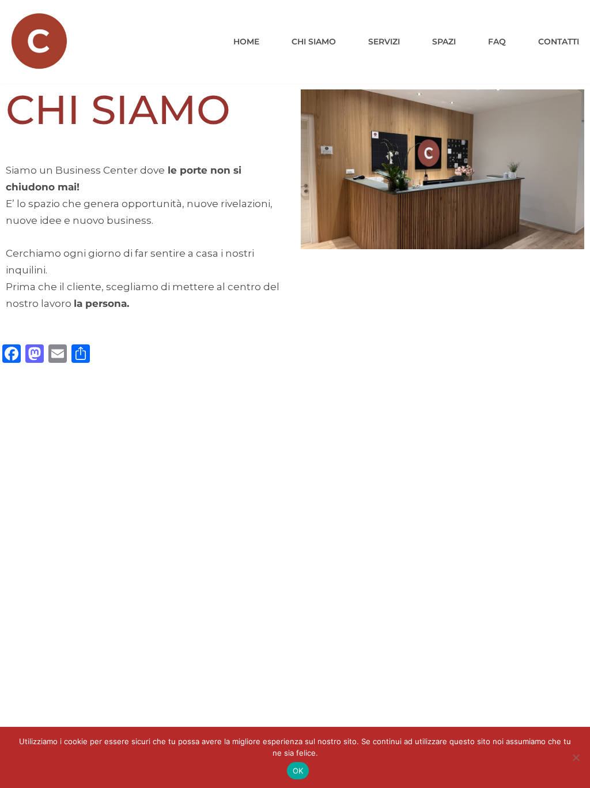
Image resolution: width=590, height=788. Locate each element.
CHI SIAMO (314, 41)
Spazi (444, 41)
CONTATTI (558, 41)
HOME (246, 41)
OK (298, 770)
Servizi (384, 41)
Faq (497, 41)
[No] (575, 757)
